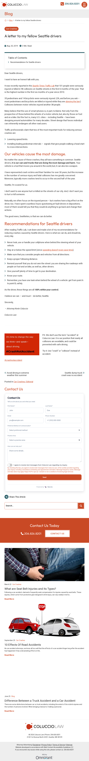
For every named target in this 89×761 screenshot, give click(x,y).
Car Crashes (11, 29)
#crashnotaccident (13, 360)
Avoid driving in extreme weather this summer (18, 374)
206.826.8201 (72, 3)
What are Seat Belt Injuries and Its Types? (30, 588)
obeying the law (72, 101)
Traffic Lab (43, 86)
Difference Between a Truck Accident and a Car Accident (40, 700)
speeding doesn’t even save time (58, 250)
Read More (9, 599)
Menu (84, 6)
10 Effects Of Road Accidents (23, 644)
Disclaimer (37, 745)
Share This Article (17, 497)
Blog (11, 20)
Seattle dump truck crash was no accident (71, 374)
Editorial (29, 381)
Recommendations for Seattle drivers (25, 62)
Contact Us (57, 533)
